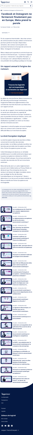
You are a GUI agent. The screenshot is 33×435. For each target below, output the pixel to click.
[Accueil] (1, 10)
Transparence (4, 400)
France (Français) (12, 430)
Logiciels (3, 411)
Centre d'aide (4, 421)
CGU (2, 403)
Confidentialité (4, 397)
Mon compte (4, 418)
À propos (3, 408)
